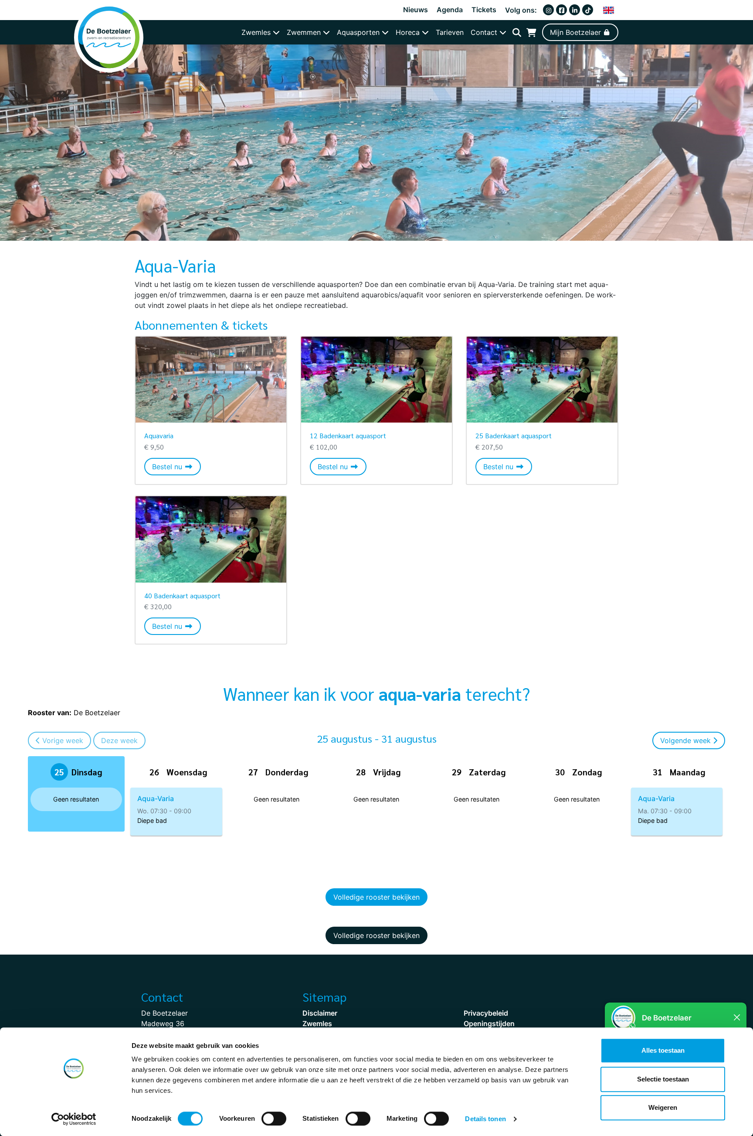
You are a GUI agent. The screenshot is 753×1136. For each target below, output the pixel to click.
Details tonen (485, 1118)
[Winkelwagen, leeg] (531, 32)
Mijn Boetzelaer (576, 32)
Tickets (483, 9)
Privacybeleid (486, 1013)
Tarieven (450, 32)
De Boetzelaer (74, 712)
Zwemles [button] (257, 32)
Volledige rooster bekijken (376, 897)
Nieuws (415, 9)
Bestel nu (176, 466)
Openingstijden (489, 1023)
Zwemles (317, 1023)
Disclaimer (319, 1013)
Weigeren (662, 1107)
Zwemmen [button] (305, 32)
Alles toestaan (663, 1050)
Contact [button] (485, 32)
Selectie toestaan (663, 1079)
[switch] (273, 1119)
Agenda (450, 9)
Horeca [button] (409, 32)
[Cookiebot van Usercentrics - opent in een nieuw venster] (74, 1119)
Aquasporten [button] (359, 32)
